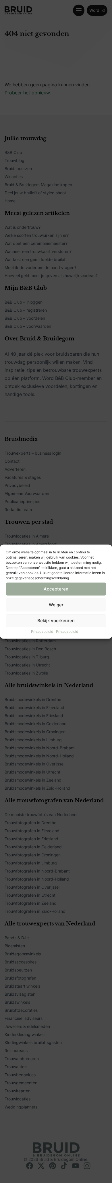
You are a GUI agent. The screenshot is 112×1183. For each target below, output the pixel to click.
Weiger (56, 605)
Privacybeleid (42, 631)
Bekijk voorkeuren (56, 621)
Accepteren (56, 589)
